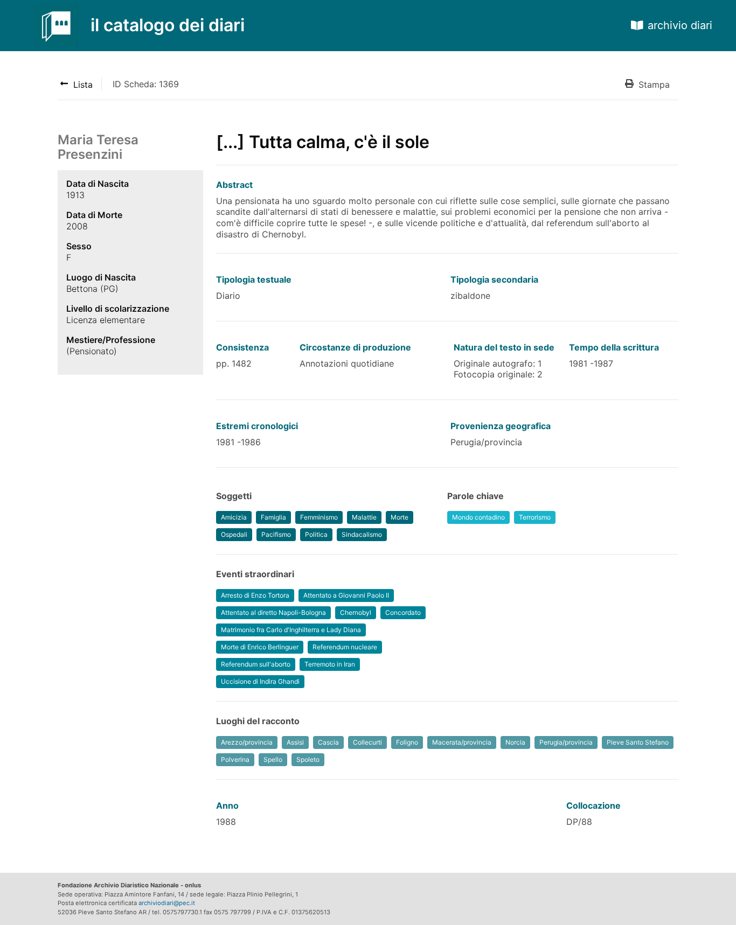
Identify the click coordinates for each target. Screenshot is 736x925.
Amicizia (234, 517)
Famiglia (273, 517)
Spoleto (308, 759)
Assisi (295, 742)
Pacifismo (276, 534)
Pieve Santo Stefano (638, 742)
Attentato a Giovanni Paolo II (346, 595)
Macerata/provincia (461, 742)
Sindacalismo (362, 534)
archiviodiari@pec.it (166, 903)
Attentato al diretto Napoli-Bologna (273, 612)
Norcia (515, 742)
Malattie (364, 517)
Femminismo (319, 517)
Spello (272, 759)
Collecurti (367, 742)
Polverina (235, 759)
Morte (399, 517)
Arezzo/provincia (247, 742)
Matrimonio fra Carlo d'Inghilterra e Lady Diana (291, 630)
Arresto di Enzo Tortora (255, 595)
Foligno (407, 742)
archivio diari (680, 25)
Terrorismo (535, 517)
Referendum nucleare (345, 647)
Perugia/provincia (566, 742)
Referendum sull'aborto (255, 664)
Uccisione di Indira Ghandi (260, 681)
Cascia (328, 742)
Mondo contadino (478, 517)
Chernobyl (355, 612)
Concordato (403, 612)
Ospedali (234, 534)
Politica (316, 534)
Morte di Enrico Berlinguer (259, 647)
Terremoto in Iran (329, 664)
